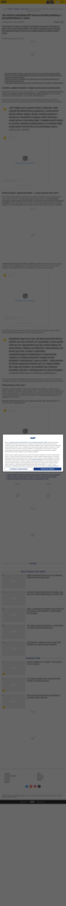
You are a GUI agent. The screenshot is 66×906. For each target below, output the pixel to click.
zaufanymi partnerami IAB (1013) (18, 442)
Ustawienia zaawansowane (19, 469)
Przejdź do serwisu (47, 469)
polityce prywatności (37, 459)
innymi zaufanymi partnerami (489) (37, 442)
